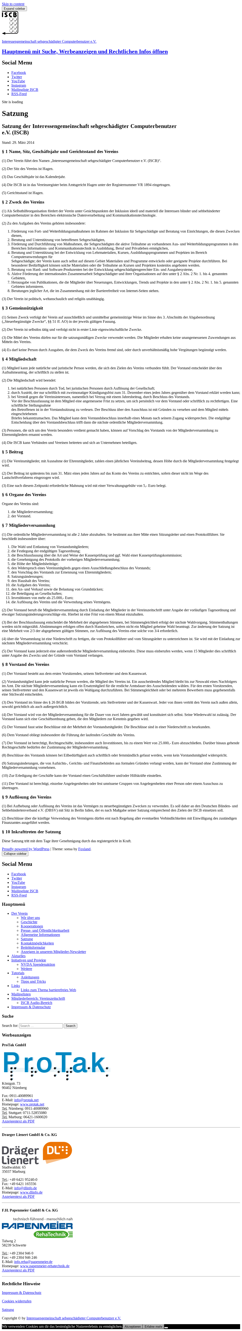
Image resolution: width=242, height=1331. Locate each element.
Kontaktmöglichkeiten (37, 943)
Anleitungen (30, 977)
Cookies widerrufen (16, 1301)
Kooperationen (32, 926)
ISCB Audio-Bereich (36, 1003)
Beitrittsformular (33, 947)
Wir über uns (30, 918)
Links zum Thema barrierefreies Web (48, 990)
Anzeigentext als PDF (18, 1121)
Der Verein (19, 913)
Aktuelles (18, 956)
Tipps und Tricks (33, 981)
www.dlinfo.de (31, 1192)
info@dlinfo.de (25, 1188)
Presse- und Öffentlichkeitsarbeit (45, 930)
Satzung (27, 939)
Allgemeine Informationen (40, 935)
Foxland (84, 849)
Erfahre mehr (153, 1326)
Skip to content (13, 4)
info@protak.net (26, 1100)
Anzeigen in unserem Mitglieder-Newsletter (53, 952)
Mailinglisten (21, 994)
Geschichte (29, 922)
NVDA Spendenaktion (38, 964)
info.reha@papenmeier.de (33, 1262)
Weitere (26, 969)
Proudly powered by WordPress (25, 849)
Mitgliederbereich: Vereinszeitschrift (38, 998)
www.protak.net (32, 1104)
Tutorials (17, 973)
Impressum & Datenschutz (31, 1007)
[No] (166, 1327)
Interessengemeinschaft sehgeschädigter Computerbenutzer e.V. (49, 41)
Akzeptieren (133, 1326)
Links (15, 986)
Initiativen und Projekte (28, 960)
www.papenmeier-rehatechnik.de (44, 1266)
